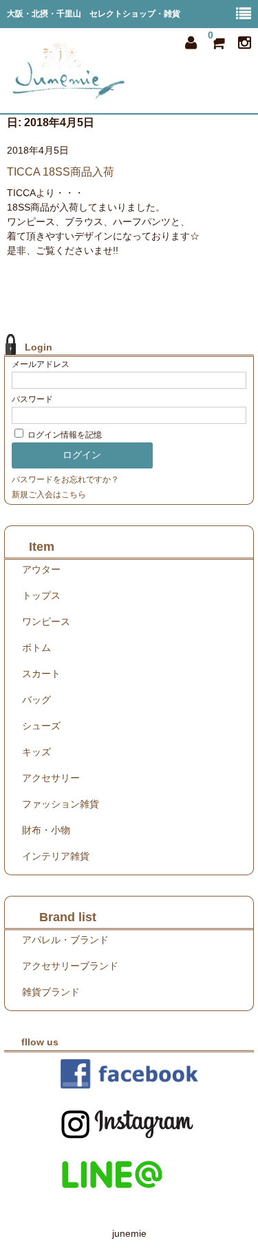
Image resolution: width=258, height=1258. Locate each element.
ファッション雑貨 (60, 803)
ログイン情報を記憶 (63, 435)
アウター (41, 569)
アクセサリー (51, 777)
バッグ (36, 699)
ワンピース (46, 621)
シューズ (41, 725)
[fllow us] (129, 1074)
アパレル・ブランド (65, 939)
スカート (41, 673)
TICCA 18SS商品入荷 (60, 172)
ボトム (36, 647)
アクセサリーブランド (70, 965)
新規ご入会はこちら (49, 494)
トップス (41, 595)
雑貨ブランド (51, 991)
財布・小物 (46, 829)
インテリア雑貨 (55, 856)
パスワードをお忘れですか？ (65, 479)
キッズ (36, 751)
